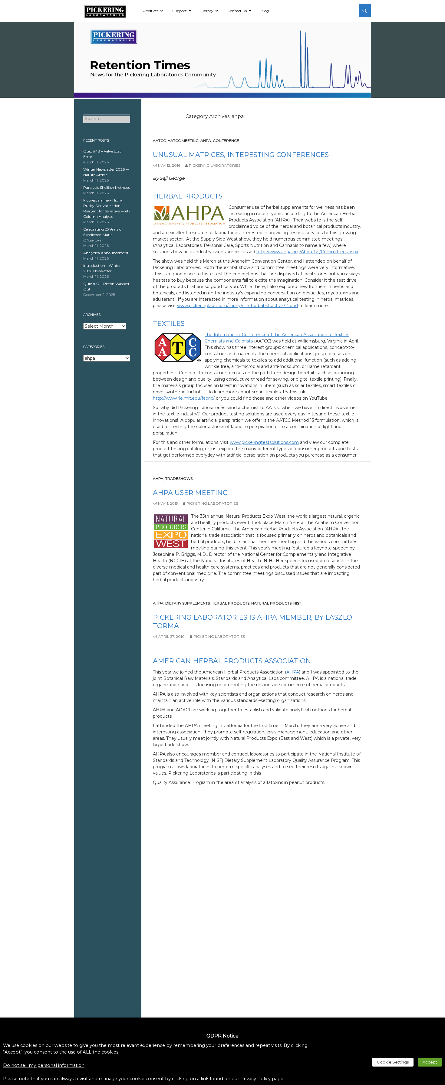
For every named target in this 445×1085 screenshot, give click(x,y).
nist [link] (297, 603)
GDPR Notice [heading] (222, 1036)
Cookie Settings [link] (393, 1062)
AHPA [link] (292, 672)
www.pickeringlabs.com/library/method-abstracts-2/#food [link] (237, 305)
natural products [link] (271, 603)
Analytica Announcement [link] (106, 253)
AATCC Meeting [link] (183, 140)
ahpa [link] (205, 140)
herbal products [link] (230, 603)
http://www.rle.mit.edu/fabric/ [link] (184, 398)
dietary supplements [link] (187, 603)
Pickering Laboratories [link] (214, 165)
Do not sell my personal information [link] (43, 1065)
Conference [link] (226, 140)
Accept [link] (430, 1062)
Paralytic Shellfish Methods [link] (106, 187)
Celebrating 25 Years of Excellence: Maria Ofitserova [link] (103, 234)
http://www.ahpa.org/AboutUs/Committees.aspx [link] (307, 251)
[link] (105, 10)
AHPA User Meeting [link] (190, 493)
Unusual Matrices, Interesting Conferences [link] (241, 155)
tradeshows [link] (179, 478)
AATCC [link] (159, 140)
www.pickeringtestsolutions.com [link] (264, 442)
